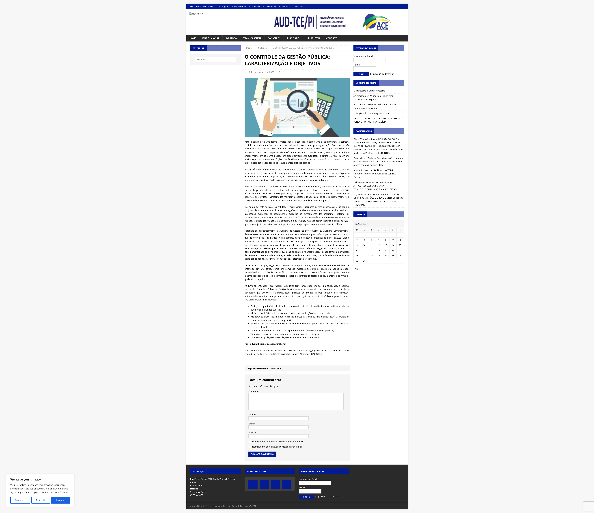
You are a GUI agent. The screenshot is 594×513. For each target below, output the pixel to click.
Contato (331, 38)
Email (251, 423)
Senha (356, 64)
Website (252, 432)
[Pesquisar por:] (215, 59)
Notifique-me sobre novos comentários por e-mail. (277, 441)
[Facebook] (387, 6)
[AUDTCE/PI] (221, 14)
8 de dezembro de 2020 (261, 72)
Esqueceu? (375, 73)
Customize (20, 500)
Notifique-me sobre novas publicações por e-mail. (277, 446)
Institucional (210, 38)
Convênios (274, 38)
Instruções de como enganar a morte (372, 113)
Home (192, 38)
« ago (356, 268)
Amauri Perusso (361, 170)
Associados (294, 38)
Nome (251, 414)
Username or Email (363, 55)
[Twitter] (393, 6)
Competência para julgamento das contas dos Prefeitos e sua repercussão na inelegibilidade (378, 162)
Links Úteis (313, 38)
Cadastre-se (388, 73)
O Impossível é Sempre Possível (369, 90)
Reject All (40, 500)
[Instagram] (405, 6)
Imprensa (231, 38)
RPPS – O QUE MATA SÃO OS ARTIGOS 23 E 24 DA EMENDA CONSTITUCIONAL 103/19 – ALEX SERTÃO (375, 186)
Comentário (254, 391)
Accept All (60, 500)
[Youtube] (399, 6)
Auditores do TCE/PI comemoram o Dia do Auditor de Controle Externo (374, 174)
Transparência (252, 38)
